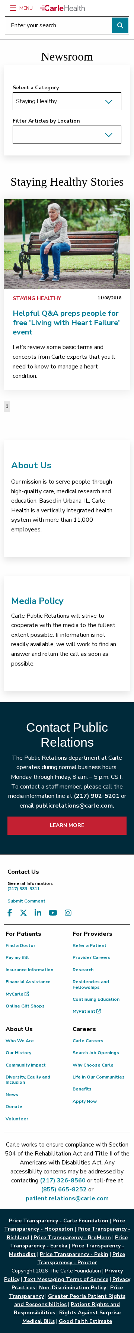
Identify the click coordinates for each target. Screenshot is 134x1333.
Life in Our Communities (99, 1077)
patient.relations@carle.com (67, 1198)
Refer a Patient (89, 945)
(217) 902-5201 (96, 796)
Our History (18, 1053)
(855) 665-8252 (64, 1189)
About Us (31, 465)
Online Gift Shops (25, 1006)
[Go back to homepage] (62, 8)
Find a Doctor (20, 945)
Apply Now (85, 1101)
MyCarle (15, 994)
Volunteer (17, 1119)
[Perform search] (120, 25)
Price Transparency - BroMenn (72, 1237)
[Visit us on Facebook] (9, 913)
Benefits (82, 1089)
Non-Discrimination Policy (72, 1287)
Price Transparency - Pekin (74, 1254)
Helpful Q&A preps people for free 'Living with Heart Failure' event (66, 322)
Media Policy (37, 601)
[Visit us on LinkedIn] (38, 913)
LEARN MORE (67, 825)
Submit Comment (26, 901)
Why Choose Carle (93, 1065)
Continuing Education (96, 999)
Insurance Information (29, 970)
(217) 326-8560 (63, 1180)
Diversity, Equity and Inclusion (28, 1079)
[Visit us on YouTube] (53, 913)
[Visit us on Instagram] (68, 913)
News (12, 1095)
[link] (67, 244)
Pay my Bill (17, 957)
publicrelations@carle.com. (74, 806)
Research (83, 970)
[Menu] (13, 8)
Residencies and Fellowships (91, 984)
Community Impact (26, 1065)
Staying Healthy (37, 298)
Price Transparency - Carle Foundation (58, 1220)
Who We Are (20, 1041)
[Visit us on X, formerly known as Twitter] (23, 913)
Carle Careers (88, 1041)
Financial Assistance (28, 982)
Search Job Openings (96, 1053)
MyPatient (84, 1011)
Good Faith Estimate (85, 1321)
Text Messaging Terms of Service (65, 1279)
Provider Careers (92, 957)
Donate (14, 1107)
